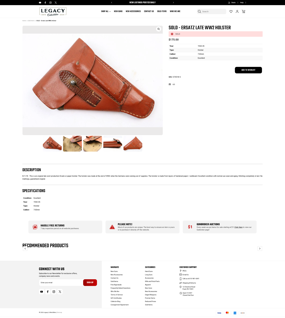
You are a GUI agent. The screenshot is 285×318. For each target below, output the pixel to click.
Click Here (238, 227)
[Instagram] (50, 3)
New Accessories (133, 11)
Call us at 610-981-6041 (191, 278)
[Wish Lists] (231, 11)
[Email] (170, 84)
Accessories (149, 278)
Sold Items (162, 11)
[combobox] (211, 11)
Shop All (104, 11)
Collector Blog (115, 301)
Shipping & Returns (189, 283)
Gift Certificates (116, 298)
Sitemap (59, 312)
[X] (56, 3)
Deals (233, 2)
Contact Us (149, 11)
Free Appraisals (116, 285)
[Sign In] (237, 11)
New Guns (118, 11)
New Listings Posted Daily (142, 2)
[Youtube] (40, 3)
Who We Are (175, 11)
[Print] (174, 84)
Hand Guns (149, 271)
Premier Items (150, 298)
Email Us (186, 275)
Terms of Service (117, 295)
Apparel (148, 285)
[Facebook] (45, 3)
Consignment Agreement (120, 305)
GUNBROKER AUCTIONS (208, 224)
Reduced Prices (150, 301)
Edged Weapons (150, 295)
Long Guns (148, 275)
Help (241, 2)
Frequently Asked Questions (120, 288)
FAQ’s (184, 271)
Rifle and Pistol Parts (152, 281)
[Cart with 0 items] (243, 11)
